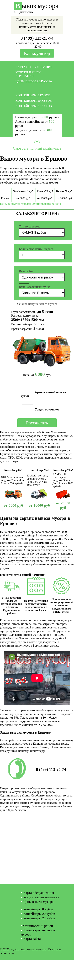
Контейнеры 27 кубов (33, 106)
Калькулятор (37, 53)
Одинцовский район (38, 926)
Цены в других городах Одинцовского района (30, 203)
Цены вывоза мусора (33, 81)
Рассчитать (37, 422)
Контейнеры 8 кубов (32, 95)
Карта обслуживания (33, 67)
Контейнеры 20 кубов (33, 100)
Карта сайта (32, 939)
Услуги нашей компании (28, 74)
